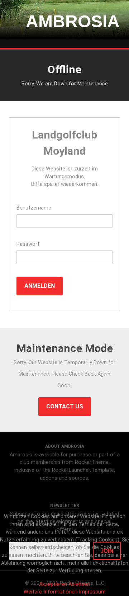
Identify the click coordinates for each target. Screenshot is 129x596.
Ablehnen (79, 584)
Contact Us (64, 406)
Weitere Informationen (50, 592)
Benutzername (33, 208)
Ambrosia (64, 21)
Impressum (92, 592)
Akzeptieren (53, 584)
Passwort (27, 244)
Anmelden (39, 285)
